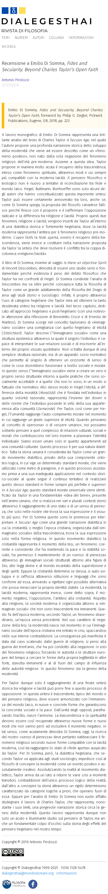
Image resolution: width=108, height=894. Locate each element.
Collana (56, 38)
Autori (38, 38)
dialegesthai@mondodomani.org (27, 873)
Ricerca (9, 47)
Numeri (21, 38)
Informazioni (81, 38)
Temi (6, 38)
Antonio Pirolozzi (15, 80)
